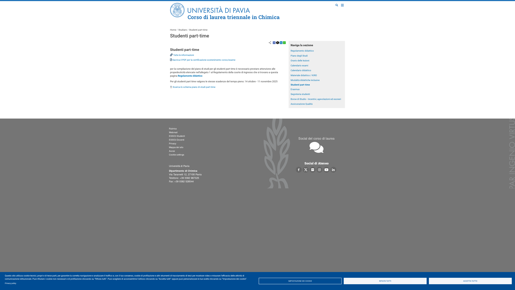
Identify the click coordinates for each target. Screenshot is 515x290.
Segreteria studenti (300, 94)
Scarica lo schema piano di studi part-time (194, 87)
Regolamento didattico (302, 50)
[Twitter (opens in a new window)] (306, 169)
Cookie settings (176, 154)
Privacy (172, 143)
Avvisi (172, 151)
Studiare (182, 29)
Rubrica (173, 128)
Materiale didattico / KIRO (304, 75)
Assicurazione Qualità (301, 104)
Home (342, 5)
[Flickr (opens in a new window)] (313, 169)
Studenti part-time (300, 84)
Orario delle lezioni (300, 60)
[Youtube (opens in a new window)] (326, 169)
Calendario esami (299, 65)
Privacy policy (10, 283)
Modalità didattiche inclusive (305, 80)
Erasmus (295, 89)
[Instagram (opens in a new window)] (320, 169)
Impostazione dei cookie (300, 281)
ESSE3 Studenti (177, 135)
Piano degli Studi (299, 55)
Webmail (173, 132)
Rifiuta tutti (385, 281)
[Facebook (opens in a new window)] (299, 169)
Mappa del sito (176, 147)
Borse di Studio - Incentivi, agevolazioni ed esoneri (316, 99)
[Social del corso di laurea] (316, 147)
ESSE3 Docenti (176, 139)
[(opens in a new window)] (274, 42)
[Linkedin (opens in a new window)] (333, 169)
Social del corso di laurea (316, 138)
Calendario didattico (301, 70)
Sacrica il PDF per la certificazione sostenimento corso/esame (203, 60)
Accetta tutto (470, 281)
